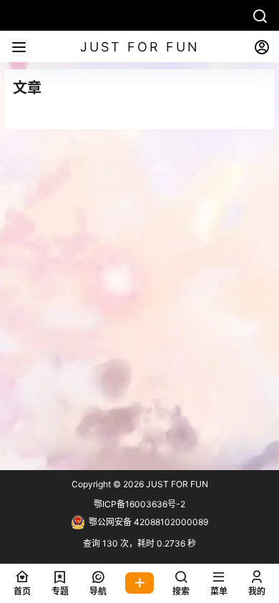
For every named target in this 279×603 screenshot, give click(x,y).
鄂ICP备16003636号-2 (139, 504)
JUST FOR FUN (176, 484)
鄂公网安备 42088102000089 (148, 522)
